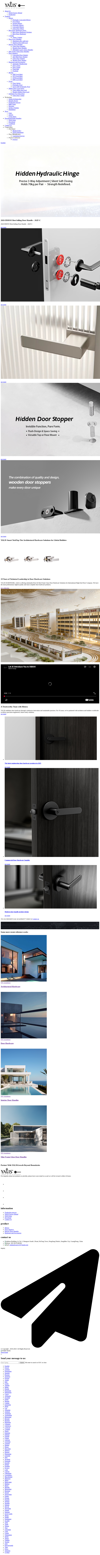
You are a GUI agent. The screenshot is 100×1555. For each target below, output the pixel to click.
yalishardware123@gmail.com (18, 1245)
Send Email (4, 1352)
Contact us (35, 919)
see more (3, 714)
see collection (5, 588)
